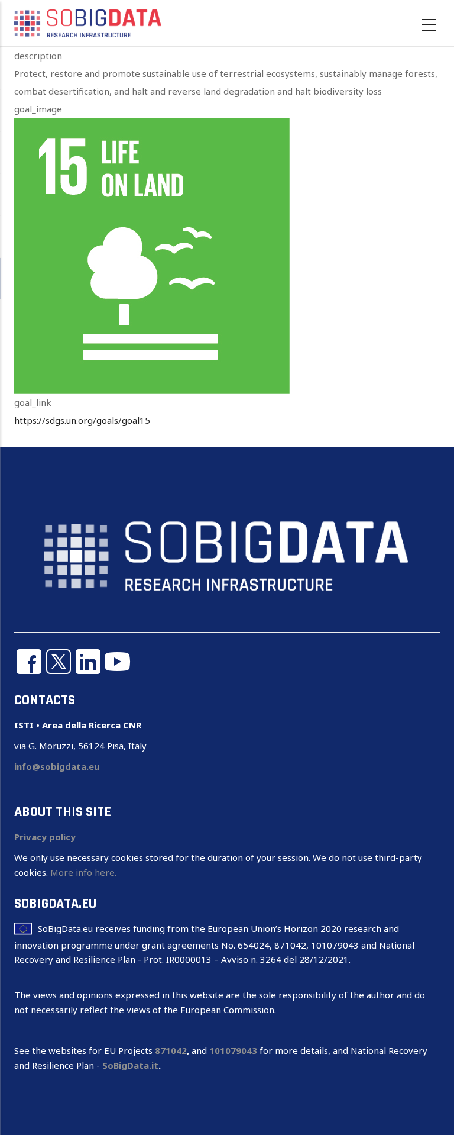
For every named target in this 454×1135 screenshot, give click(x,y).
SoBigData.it (130, 1065)
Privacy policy (45, 837)
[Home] (88, 22)
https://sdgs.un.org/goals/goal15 (82, 420)
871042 (171, 1050)
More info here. (83, 872)
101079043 (233, 1050)
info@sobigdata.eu (56, 766)
